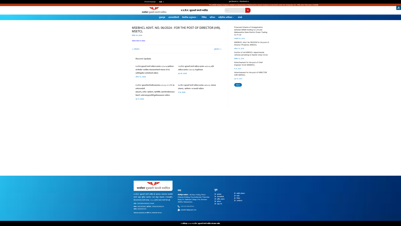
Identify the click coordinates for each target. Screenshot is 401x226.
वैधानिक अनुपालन (189, 17)
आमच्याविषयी (173, 17)
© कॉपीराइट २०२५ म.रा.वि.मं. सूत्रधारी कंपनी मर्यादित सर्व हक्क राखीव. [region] (200, 223)
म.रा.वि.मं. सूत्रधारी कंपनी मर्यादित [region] (194, 10)
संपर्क (240, 17)
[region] (213, 0)
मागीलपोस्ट (136, 49)
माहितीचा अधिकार (225, 17)
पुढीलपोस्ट (217, 49)
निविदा (204, 17)
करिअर (212, 17)
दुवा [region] (215, 189)
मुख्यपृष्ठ (162, 17)
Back (238, 85)
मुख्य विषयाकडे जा (233, 1)
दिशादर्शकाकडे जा (244, 1)
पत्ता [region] (179, 190)
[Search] (248, 10)
